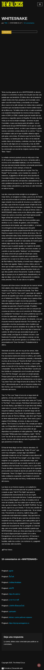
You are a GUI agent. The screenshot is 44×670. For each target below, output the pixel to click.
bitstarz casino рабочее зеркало (20, 617)
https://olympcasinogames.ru (19, 623)
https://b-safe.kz (14, 594)
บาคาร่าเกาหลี (14, 600)
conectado (23, 641)
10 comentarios (29, 23)
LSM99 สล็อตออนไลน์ (16, 606)
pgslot (11, 571)
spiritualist (12, 611)
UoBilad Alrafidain (15, 582)
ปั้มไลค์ (11, 576)
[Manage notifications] (39, 665)
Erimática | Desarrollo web (13, 668)
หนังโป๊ (11, 588)
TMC (6, 23)
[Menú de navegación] (39, 4)
